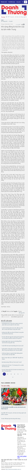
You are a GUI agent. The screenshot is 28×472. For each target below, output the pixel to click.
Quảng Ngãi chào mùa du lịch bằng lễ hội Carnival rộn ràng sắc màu (11, 342)
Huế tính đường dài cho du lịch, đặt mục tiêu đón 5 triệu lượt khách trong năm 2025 (12, 328)
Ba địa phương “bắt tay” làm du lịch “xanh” (12, 362)
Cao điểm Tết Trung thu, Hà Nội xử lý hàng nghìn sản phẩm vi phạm (13, 413)
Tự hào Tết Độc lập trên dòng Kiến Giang (10, 418)
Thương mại (11, 2)
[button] (22, 24)
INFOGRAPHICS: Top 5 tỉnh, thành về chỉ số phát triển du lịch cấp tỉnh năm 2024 (12, 324)
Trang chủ (4, 2)
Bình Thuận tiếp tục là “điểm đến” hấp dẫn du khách (12, 358)
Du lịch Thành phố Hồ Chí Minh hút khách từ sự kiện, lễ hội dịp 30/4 (13, 370)
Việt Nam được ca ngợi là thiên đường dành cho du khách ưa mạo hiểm (12, 354)
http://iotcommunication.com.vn (13, 469)
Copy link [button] (22, 313)
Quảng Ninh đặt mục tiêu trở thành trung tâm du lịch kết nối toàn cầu (13, 333)
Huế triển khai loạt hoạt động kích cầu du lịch (12, 345)
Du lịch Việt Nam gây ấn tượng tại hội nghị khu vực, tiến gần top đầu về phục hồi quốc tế (13, 337)
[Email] (23, 24)
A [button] (16, 24)
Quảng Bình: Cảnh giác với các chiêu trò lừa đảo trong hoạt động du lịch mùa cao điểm (12, 349)
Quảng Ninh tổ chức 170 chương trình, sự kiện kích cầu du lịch (13, 365)
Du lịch (19, 2)
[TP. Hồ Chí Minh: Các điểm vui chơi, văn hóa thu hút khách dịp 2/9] (14, 396)
